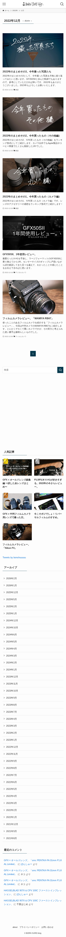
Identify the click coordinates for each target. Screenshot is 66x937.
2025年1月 (11, 613)
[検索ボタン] (62, 4)
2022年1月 (11, 817)
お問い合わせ (47, 927)
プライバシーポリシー (29, 927)
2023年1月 (11, 740)
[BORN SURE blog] (33, 4)
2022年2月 (11, 810)
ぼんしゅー (26, 864)
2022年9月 (11, 761)
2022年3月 (11, 803)
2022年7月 (11, 775)
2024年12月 (12, 620)
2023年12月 (12, 676)
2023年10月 (12, 690)
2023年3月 (11, 725)
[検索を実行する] (60, 370)
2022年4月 (11, 796)
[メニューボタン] (4, 4)
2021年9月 (11, 831)
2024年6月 (11, 634)
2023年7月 (11, 712)
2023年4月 (11, 719)
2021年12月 (12, 824)
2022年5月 (11, 789)
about (15, 927)
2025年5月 (11, 599)
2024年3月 (11, 655)
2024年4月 (11, 648)
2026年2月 (11, 578)
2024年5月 (11, 641)
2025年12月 (12, 592)
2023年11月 (12, 683)
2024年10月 (12, 627)
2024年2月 (11, 662)
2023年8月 (11, 704)
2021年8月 (11, 838)
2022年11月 (12, 754)
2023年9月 (11, 697)
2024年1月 (11, 669)
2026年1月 (11, 585)
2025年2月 (11, 606)
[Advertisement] (33, 411)
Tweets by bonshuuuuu (14, 557)
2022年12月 (12, 747)
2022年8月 (11, 768)
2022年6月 (11, 782)
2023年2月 (11, 732)
